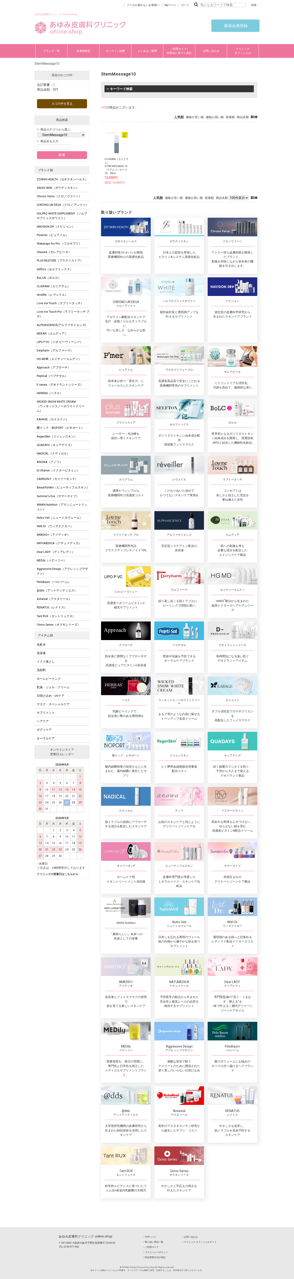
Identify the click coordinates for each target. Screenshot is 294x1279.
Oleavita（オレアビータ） (54, 252)
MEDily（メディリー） (51, 560)
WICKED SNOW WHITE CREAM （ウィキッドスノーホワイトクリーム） (61, 406)
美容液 (41, 653)
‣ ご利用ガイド (151, 1247)
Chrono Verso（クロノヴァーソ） (59, 196)
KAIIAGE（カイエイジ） (53, 419)
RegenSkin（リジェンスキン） (57, 436)
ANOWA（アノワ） (49, 462)
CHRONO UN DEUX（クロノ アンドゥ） (63, 204)
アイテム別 (45, 635)
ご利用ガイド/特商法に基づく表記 (179, 51)
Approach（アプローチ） (54, 367)
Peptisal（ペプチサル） (52, 376)
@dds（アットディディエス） (57, 590)
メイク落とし (46, 661)
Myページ (170, 5)
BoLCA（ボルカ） (49, 277)
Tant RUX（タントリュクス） (56, 616)
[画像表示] (252, 117)
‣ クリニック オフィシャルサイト (200, 1242)
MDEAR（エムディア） (52, 333)
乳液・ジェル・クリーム (53, 687)
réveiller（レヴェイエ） (52, 294)
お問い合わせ (211, 51)
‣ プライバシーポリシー (156, 1252)
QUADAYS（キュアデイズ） (55, 445)
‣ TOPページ (150, 1237)
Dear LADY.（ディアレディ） (56, 552)
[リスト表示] (255, 117)
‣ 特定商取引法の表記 (155, 1257)
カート (185, 5)
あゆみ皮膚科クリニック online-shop (85, 1236)
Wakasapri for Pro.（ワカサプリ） (59, 243)
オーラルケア (46, 738)
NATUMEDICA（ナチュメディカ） (59, 543)
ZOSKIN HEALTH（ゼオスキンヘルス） (62, 179)
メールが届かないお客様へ (143, 5)
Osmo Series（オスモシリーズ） (58, 624)
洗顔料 (41, 670)
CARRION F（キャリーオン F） (57, 479)
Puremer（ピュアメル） (52, 235)
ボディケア (44, 729)
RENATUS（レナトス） (52, 607)
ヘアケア (43, 721)
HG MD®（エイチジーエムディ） (59, 359)
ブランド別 (45, 170)
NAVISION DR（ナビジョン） (56, 226)
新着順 (230, 117)
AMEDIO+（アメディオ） (53, 534)
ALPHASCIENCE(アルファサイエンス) (61, 325)
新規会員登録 (235, 25)
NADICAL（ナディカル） (53, 453)
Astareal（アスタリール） (54, 599)
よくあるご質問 (147, 51)
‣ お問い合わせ (190, 1237)
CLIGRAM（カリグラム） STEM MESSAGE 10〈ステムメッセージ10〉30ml (116, 166)
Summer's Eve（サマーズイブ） (58, 496)
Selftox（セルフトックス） (55, 269)
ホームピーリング (49, 678)
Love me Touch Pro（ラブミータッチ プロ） (63, 314)
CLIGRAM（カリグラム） (53, 286)
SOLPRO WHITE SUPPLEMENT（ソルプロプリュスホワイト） (62, 216)
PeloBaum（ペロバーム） (54, 582)
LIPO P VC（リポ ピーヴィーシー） (60, 342)
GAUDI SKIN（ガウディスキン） (58, 187)
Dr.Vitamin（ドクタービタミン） (58, 470)
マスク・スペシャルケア (53, 704)
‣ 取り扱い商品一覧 (153, 1242)
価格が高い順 (215, 117)
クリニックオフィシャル (243, 51)
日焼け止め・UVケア (50, 695)
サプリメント (46, 712)
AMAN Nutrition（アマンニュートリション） (62, 507)
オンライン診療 (115, 51)
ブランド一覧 (51, 51)
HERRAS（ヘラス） (50, 393)
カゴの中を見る (62, 103)
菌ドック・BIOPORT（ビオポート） (60, 427)
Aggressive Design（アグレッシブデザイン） (62, 571)
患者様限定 (83, 51)
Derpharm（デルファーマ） (55, 350)
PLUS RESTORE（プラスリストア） (60, 260)
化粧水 (41, 644)
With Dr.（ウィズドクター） (55, 526)
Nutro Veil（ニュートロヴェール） (59, 517)
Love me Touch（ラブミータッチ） (60, 303)
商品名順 (243, 117)
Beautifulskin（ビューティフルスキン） (63, 487)
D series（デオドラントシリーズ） (60, 384)
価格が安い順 (195, 117)
